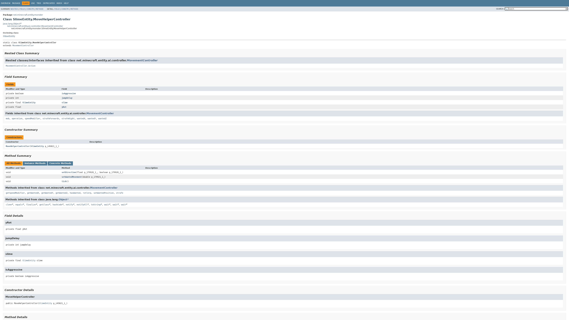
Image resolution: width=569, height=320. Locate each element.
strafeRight (68, 118)
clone (9, 204)
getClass (44, 204)
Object (63, 199)
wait (106, 204)
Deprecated (49, 3)
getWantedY (47, 193)
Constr (30, 9)
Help (66, 3)
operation (17, 118)
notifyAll (82, 204)
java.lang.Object (11, 24)
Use (33, 3)
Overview (5, 3)
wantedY (92, 118)
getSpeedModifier (15, 193)
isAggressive (69, 93)
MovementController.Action (20, 66)
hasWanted (75, 193)
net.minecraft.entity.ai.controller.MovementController (35, 26)
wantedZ (102, 118)
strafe (119, 193)
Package (16, 3)
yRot (64, 107)
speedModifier (32, 118)
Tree (39, 3)
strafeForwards (51, 118)
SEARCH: (500, 9)
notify (69, 204)
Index (59, 3)
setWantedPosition (103, 193)
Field (22, 9)
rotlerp (87, 193)
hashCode (57, 204)
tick (64, 181)
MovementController (23, 45)
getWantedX (33, 193)
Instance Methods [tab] (35, 163)
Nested (14, 9)
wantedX (81, 118)
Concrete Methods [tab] (60, 163)
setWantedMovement (72, 177)
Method (39, 9)
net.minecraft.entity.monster (28, 15)
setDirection (69, 172)
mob (7, 118)
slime (65, 102)
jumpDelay (67, 98)
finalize (31, 204)
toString (95, 204)
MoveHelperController (17, 146)
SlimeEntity (9, 36)
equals (19, 204)
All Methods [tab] (14, 163)
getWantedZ (61, 193)
